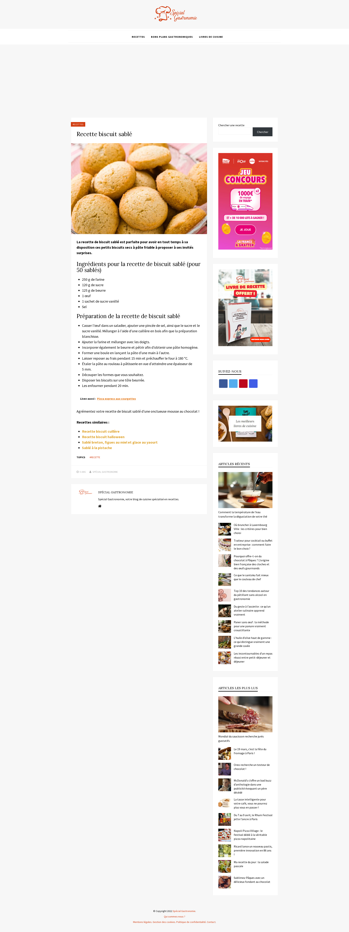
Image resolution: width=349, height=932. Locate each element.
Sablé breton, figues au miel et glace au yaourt (120, 442)
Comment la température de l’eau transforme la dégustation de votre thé (242, 514)
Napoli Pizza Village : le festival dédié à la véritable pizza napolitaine (250, 835)
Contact (211, 922)
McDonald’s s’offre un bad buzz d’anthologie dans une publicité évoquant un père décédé (252, 786)
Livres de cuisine (211, 36)
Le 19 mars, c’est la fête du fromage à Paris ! (250, 751)
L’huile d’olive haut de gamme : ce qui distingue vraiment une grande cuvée (253, 642)
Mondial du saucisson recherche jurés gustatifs (241, 739)
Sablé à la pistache (97, 447)
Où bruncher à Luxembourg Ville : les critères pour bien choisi (250, 529)
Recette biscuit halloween (103, 436)
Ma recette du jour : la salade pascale (251, 864)
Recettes (138, 36)
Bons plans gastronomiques (172, 36)
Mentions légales (142, 922)
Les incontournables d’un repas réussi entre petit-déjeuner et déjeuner (253, 657)
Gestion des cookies (164, 922)
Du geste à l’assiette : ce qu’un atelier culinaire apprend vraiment (252, 610)
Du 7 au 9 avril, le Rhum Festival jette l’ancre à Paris (253, 817)
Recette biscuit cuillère (101, 431)
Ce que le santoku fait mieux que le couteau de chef (251, 577)
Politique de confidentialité (191, 922)
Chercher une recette (231, 125)
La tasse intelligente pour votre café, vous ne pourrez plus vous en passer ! (250, 803)
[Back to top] (345, 928)
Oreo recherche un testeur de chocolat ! (252, 767)
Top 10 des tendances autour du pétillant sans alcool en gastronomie (251, 595)
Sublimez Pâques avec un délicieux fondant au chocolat (252, 880)
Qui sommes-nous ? (174, 916)
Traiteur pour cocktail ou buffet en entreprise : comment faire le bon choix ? (253, 544)
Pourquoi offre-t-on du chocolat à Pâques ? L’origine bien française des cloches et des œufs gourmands (251, 562)
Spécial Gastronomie (105, 471)
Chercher (262, 132)
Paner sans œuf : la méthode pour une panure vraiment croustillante (251, 626)
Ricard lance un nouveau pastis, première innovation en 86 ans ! (253, 850)
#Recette (95, 457)
